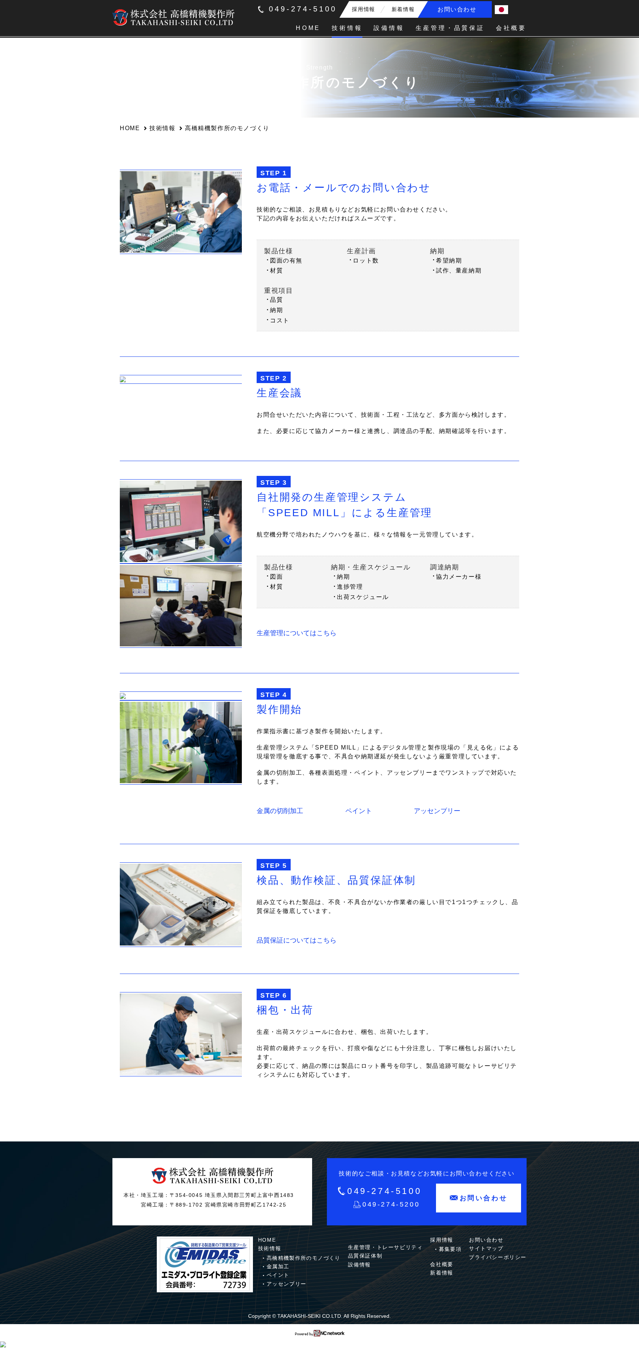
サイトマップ (486, 1248)
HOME (130, 128)
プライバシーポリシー (498, 1257)
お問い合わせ (486, 1240)
